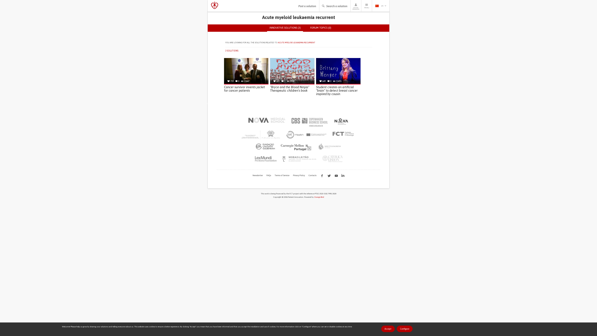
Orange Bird (319, 197)
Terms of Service (282, 175)
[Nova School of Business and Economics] (341, 121)
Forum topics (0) (320, 27)
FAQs (268, 175)
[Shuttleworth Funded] (329, 146)
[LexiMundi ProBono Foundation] (265, 159)
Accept (387, 329)
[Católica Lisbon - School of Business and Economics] (332, 159)
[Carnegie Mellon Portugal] (296, 147)
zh (382, 6)
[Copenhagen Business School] (309, 122)
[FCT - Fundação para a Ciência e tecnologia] (344, 134)
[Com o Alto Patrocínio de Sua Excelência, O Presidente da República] (261, 134)
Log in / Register (355, 8)
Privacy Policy (299, 175)
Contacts (312, 175)
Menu (366, 8)
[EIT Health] (307, 134)
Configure (404, 329)
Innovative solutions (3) (286, 29)
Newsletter (258, 175)
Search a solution (336, 6)
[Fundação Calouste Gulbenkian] (265, 146)
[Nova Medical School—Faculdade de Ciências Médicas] (266, 120)
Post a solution (307, 6)
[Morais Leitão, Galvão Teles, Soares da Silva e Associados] (299, 159)
